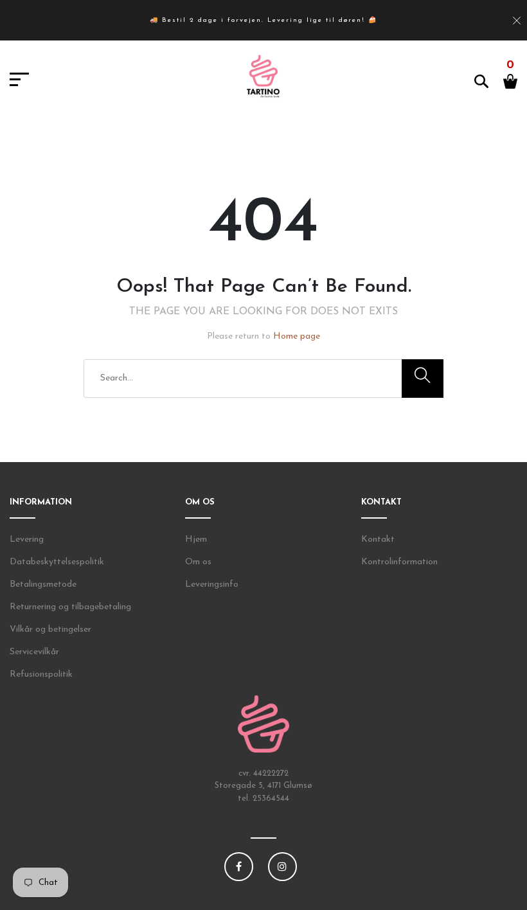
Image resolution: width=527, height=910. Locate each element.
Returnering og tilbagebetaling (70, 607)
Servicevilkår (34, 652)
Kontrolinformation (399, 562)
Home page (296, 336)
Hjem (196, 539)
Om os (198, 562)
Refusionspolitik (41, 674)
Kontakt (378, 539)
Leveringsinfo (211, 584)
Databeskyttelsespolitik (57, 562)
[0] (510, 80)
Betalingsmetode (43, 584)
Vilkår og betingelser (50, 629)
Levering (27, 539)
